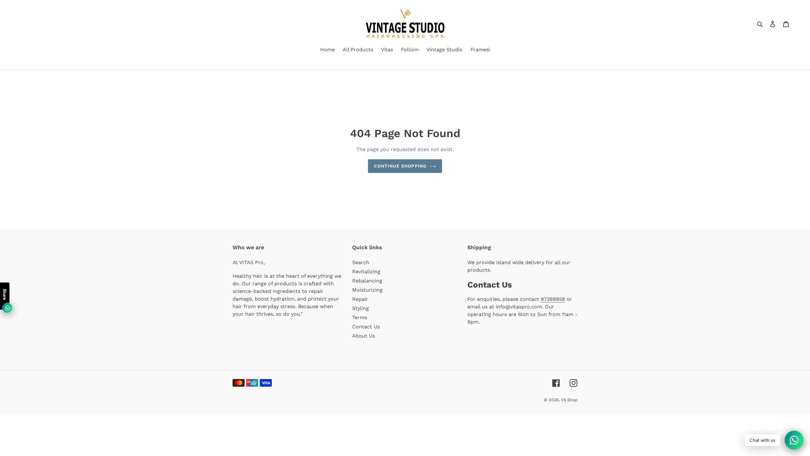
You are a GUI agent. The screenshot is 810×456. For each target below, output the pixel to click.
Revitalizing (366, 272)
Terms (359, 317)
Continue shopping (400, 165)
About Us (363, 336)
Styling (360, 308)
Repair (360, 299)
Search (360, 262)
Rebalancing (367, 281)
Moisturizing (367, 290)
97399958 (553, 299)
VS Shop (569, 399)
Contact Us (366, 327)
